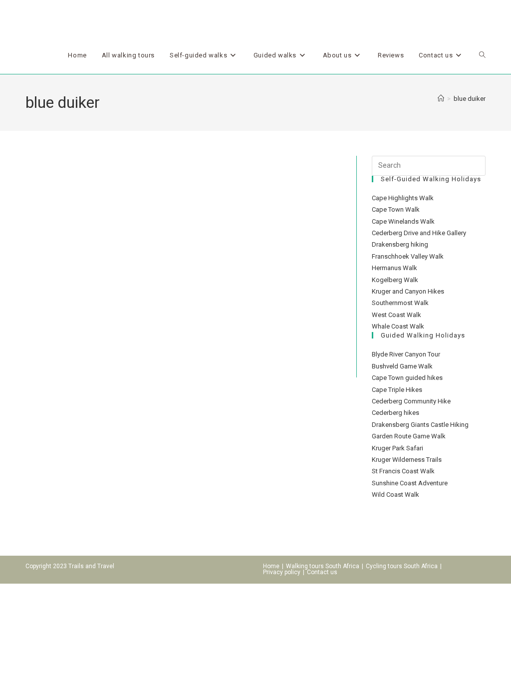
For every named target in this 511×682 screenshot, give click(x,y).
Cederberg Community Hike (411, 401)
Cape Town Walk (396, 209)
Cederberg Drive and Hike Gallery (419, 233)
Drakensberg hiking (400, 244)
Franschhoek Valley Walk (408, 256)
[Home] (441, 98)
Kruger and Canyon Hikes (408, 291)
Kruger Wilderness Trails (407, 459)
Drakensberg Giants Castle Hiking (420, 424)
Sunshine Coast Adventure (410, 483)
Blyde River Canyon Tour (406, 354)
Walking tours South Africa (322, 566)
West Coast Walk (396, 315)
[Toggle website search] (482, 55)
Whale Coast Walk (398, 326)
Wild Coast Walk (395, 494)
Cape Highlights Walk (403, 198)
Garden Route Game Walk (409, 436)
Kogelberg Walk (395, 280)
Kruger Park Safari (397, 448)
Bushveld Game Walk (402, 366)
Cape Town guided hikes (407, 377)
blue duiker (470, 98)
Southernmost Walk (400, 303)
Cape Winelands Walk (403, 221)
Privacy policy (281, 572)
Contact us (322, 572)
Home (271, 566)
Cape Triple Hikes (397, 389)
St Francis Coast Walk (403, 471)
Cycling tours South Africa (402, 566)
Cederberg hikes (395, 412)
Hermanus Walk (394, 268)
